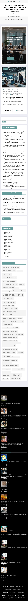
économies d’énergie (12, 375)
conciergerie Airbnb (9, 281)
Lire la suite (10, 58)
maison (5, 321)
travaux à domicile (6, 369)
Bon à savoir (7, 232)
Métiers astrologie (8, 236)
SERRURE (20, 353)
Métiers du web (7, 239)
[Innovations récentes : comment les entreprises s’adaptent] (14, 77)
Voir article (3, 405)
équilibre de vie (15, 379)
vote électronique (6, 371)
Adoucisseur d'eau (9, 271)
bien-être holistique (9, 278)
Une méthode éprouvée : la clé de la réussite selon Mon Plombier (16, 396)
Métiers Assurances (8, 235)
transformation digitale (11, 48)
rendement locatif (9, 346)
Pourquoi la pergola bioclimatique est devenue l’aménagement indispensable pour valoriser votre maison (14, 162)
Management (7, 325)
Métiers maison (7, 246)
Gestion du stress (19, 291)
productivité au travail (10, 338)
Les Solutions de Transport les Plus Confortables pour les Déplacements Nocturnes (16, 496)
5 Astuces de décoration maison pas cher (17, 481)
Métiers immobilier (8, 240)
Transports (6, 256)
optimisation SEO (8, 334)
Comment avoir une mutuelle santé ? (15, 208)
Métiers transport (8, 251)
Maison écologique (16, 321)
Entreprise (9, 35)
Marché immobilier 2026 (11, 328)
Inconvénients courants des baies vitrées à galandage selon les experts (17, 437)
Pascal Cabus (11, 44)
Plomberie (19, 334)
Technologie (7, 255)
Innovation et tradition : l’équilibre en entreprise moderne (15, 39)
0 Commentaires (15, 94)
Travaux (6, 258)
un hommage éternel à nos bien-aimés (13, 196)
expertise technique (7, 291)
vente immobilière (18, 369)
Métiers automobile (8, 238)
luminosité (20, 318)
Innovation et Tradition (11, 45)
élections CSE (5, 378)
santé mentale (9, 353)
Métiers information (8, 242)
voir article (3, 465)
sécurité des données (7, 363)
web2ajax (6, 209)
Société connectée (15, 356)
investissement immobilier (9, 313)
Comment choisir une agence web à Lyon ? (14, 159)
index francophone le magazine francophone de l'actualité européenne (14, 7)
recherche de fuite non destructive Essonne (11, 343)
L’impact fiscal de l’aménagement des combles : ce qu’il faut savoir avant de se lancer (17, 423)
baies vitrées (19, 270)
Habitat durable (8, 299)
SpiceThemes (16, 598)
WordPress (17, 597)
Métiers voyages (8, 252)
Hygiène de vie (9, 302)
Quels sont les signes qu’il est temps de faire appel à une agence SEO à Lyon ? (17, 541)
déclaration (21, 284)
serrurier (6, 356)
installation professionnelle (8, 305)
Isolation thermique (9, 318)
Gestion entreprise (13, 294)
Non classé (6, 253)
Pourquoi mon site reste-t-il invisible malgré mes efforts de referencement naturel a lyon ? (16, 528)
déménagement (8, 288)
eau (17, 287)
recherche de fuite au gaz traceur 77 (10, 340)
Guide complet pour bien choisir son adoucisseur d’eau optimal (16, 568)
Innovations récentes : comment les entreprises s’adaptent (13, 98)
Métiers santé (7, 249)
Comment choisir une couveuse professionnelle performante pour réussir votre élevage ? (13, 169)
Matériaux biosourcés (10, 331)
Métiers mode (7, 248)
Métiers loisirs (7, 245)
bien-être (7, 274)
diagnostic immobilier (10, 284)
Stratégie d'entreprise (16, 47)
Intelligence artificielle (13, 91)
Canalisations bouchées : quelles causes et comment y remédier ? (14, 204)
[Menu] (13, 13)
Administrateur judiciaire (11, 267)
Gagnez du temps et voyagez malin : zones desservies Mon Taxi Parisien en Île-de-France (17, 456)
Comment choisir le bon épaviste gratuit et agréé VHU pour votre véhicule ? (17, 508)
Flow (5, 212)
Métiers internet (7, 243)
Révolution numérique (10, 349)
